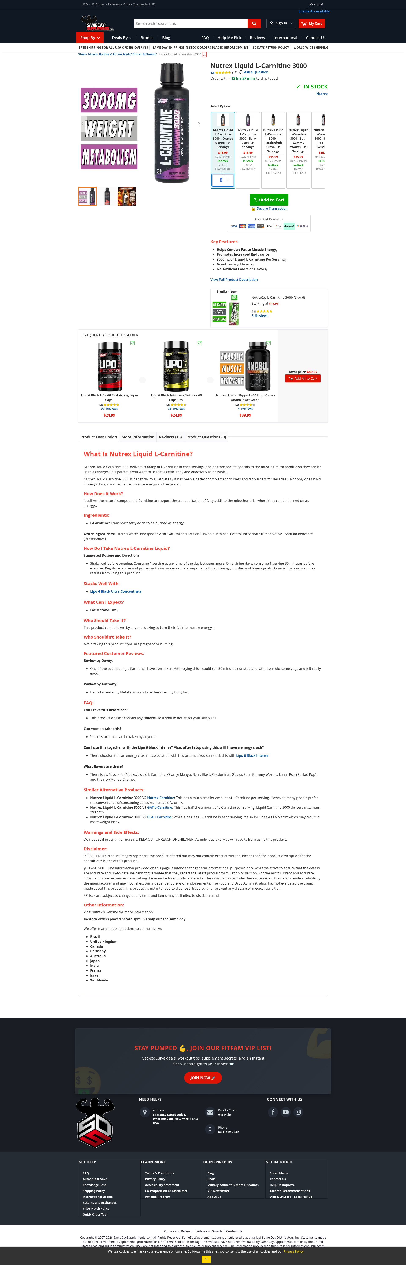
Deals (211, 1179)
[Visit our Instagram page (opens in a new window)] (298, 1112)
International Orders (98, 1197)
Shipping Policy (94, 1191)
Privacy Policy (155, 1179)
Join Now (203, 1077)
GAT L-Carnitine (159, 807)
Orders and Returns (178, 1231)
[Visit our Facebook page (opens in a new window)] (273, 1112)
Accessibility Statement (162, 1185)
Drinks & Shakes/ (144, 54)
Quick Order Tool (95, 1214)
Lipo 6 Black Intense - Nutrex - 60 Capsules (176, 397)
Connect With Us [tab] (284, 1099)
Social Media (279, 1173)
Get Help (224, 1115)
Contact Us (278, 1179)
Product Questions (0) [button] (206, 436)
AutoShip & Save (95, 1179)
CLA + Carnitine (159, 817)
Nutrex (322, 93)
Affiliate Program (157, 1197)
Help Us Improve (282, 1185)
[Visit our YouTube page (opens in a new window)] (286, 1112)
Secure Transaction (272, 208)
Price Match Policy (96, 1209)
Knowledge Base (94, 1185)
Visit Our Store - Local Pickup (291, 1197)
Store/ (82, 54)
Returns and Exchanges (100, 1203)
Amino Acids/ (122, 54)
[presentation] (98, 437)
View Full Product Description (234, 279)
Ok (206, 1259)
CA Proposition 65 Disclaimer (166, 1191)
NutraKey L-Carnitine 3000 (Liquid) (278, 297)
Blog (210, 1173)
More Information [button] (138, 436)
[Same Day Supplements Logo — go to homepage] (103, 23)
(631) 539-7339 (228, 1132)
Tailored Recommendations (290, 1191)
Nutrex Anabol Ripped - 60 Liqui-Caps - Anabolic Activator (245, 397)
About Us (214, 1197)
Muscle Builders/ (100, 54)
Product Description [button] (99, 436)
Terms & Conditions (159, 1173)
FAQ (86, 1173)
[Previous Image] (82, 123)
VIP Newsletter (218, 1191)
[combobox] (197, 23)
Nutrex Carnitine (160, 797)
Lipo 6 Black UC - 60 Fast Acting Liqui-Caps (109, 397)
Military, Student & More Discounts (233, 1185)
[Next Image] (199, 123)
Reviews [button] (170, 436)
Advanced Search (209, 1231)
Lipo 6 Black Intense (252, 755)
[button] (94, 4)
